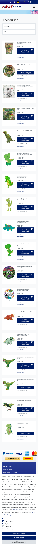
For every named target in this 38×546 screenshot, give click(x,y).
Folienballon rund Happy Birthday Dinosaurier (23, 290)
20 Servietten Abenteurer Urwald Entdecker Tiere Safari (25, 86)
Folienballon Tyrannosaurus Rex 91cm (25, 380)
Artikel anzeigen (25, 73)
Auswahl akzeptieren (19, 542)
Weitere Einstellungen (8, 529)
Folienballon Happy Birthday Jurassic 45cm (24, 267)
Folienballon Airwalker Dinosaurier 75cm (23, 177)
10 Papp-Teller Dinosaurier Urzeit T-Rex (24, 65)
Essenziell (8, 519)
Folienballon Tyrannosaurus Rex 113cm (25, 358)
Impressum (16, 510)
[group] (9, 48)
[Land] (17, 2)
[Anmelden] (11, 2)
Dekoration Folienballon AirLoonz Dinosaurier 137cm (24, 154)
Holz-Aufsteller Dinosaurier (24, 400)
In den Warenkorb (25, 51)
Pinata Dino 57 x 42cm (22, 423)
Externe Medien (9, 521)
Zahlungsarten (7, 469)
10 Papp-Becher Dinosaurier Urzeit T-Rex (24, 43)
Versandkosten (20, 57)
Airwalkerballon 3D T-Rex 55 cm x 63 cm (25, 131)
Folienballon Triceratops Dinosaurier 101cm (23, 335)
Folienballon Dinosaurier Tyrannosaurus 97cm (23, 244)
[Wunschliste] (27, 2)
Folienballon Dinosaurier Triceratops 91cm (23, 222)
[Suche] (24, 2)
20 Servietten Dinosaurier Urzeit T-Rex (25, 109)
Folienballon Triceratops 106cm (25, 312)
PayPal (7, 524)
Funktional (8, 526)
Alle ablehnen (19, 538)
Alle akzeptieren (19, 533)
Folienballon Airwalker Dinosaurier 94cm (23, 199)
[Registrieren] (14, 2)
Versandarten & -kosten (10, 472)
